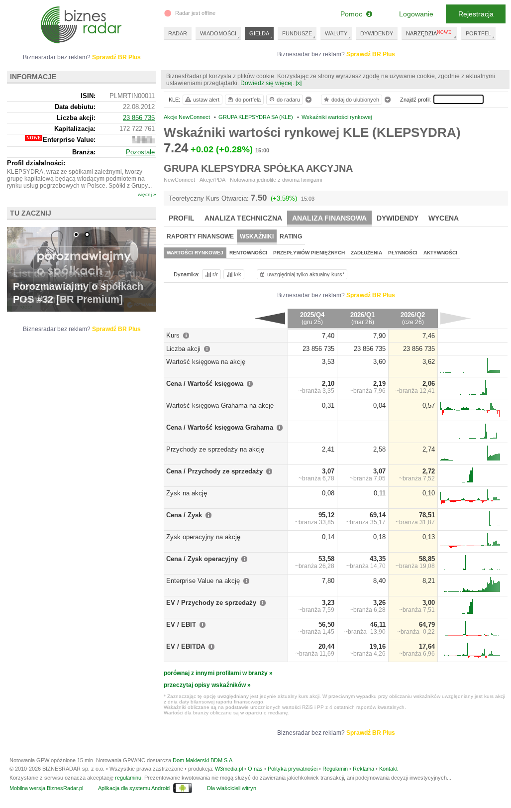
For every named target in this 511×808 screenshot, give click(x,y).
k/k (237, 274)
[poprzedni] (270, 318)
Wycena (443, 218)
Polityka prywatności (292, 769)
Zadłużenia (366, 252)
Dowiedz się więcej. (267, 83)
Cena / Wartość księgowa (204, 383)
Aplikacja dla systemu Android (134, 788)
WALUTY (336, 33)
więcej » (147, 194)
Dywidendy (397, 218)
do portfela (248, 100)
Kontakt (388, 769)
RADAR (177, 33)
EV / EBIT (181, 624)
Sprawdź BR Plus (370, 54)
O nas (255, 769)
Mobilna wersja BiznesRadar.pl (46, 788)
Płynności (402, 252)
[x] (299, 83)
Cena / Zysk (184, 515)
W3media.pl (229, 769)
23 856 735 (139, 117)
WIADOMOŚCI (218, 33)
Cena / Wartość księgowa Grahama (219, 427)
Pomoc (353, 14)
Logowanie (416, 14)
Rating (291, 236)
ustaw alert (206, 100)
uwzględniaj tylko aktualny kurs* (305, 274)
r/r (215, 274)
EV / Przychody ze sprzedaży (211, 602)
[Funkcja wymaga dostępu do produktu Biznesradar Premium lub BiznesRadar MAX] (143, 141)
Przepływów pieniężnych (309, 252)
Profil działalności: (36, 163)
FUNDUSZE (297, 33)
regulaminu (128, 778)
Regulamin (335, 769)
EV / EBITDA (185, 646)
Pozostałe (140, 152)
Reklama (363, 769)
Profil (182, 218)
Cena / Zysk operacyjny (202, 559)
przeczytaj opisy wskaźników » (207, 685)
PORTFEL (478, 33)
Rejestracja (476, 14)
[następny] (455, 318)
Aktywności (440, 252)
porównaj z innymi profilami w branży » (218, 673)
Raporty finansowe (200, 236)
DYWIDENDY (376, 33)
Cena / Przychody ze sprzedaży (214, 471)
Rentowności (248, 252)
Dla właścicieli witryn (231, 788)
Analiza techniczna (243, 218)
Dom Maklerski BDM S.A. (203, 760)
